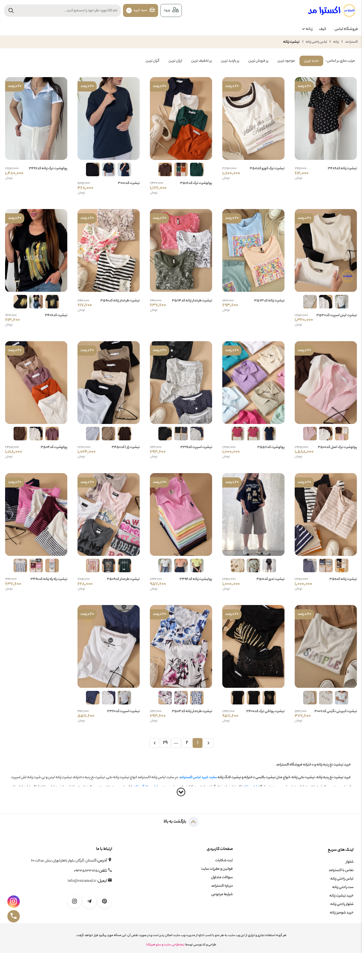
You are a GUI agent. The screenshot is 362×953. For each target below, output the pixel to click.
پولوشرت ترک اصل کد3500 (337, 447)
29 (165, 743)
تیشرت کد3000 (129, 183)
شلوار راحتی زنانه (342, 904)
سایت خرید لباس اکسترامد (198, 777)
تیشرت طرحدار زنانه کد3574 (192, 301)
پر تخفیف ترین (201, 61)
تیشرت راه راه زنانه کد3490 (49, 579)
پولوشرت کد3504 (54, 447)
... (176, 743)
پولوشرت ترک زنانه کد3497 (48, 169)
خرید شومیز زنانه (342, 913)
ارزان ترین (175, 61)
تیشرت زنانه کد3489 (342, 169)
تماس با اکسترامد (341, 870)
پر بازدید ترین (230, 61)
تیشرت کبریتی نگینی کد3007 (335, 711)
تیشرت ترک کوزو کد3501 (267, 169)
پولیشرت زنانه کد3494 (196, 579)
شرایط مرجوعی (222, 894)
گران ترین (153, 61)
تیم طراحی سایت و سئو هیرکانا (165, 944)
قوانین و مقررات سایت (217, 869)
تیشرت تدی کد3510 (271, 579)
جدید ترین (311, 61)
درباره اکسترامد (222, 886)
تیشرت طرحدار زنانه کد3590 (120, 301)
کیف (322, 29)
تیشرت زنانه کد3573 (269, 301)
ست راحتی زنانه (343, 887)
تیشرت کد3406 (56, 315)
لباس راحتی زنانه (316, 42)
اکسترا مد (351, 42)
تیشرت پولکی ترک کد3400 (265, 711)
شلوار (350, 862)
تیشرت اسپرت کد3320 (123, 711)
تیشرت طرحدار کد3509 (123, 579)
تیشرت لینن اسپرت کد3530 (336, 315)
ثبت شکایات (224, 860)
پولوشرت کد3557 (271, 447)
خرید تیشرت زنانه (341, 896)
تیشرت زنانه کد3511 (343, 579)
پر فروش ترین (258, 61)
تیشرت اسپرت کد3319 (196, 447)
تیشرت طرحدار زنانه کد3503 (192, 711)
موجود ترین (286, 61)
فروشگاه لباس (346, 29)
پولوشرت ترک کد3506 (196, 183)
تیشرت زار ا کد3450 (126, 447)
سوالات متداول (222, 877)
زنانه (309, 29)
